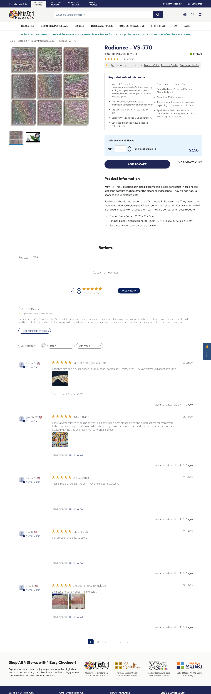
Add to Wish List (192, 162)
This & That (158, 25)
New (175, 25)
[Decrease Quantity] (129, 151)
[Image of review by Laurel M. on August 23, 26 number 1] (60, 378)
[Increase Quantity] (129, 147)
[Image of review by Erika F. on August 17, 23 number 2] (77, 601)
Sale (187, 25)
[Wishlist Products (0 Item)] (192, 14)
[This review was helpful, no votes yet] (184, 404)
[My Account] (184, 14)
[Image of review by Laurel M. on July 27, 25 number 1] (60, 493)
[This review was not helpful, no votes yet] (189, 404)
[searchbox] (29, 345)
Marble (79, 25)
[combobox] (60, 346)
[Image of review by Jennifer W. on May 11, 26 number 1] (60, 439)
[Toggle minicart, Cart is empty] (199, 14)
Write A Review (129, 290)
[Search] (158, 14)
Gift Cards (197, 3)
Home (12, 40)
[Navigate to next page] (128, 641)
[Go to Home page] (21, 15)
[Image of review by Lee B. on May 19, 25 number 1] (60, 547)
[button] (38, 3)
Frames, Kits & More (132, 25)
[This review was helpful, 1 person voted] (184, 627)
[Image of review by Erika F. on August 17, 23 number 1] (60, 601)
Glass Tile (28, 25)
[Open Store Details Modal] (26, 3)
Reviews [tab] (23, 257)
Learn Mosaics (174, 3)
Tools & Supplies (102, 25)
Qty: (110, 148)
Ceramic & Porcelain (54, 25)
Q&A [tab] (36, 257)
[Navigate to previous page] (83, 641)
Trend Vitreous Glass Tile (42, 40)
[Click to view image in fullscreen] (50, 85)
